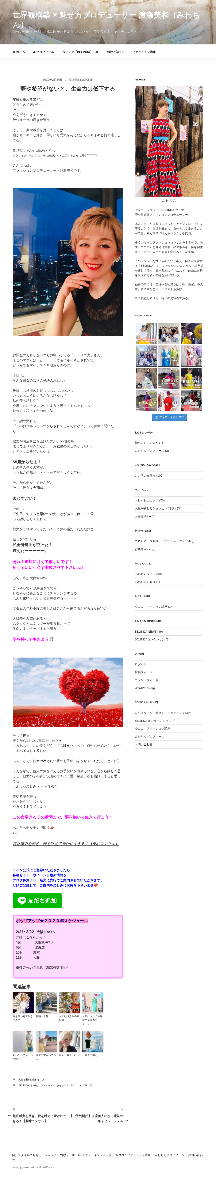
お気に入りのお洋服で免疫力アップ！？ (92, 1020)
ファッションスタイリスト (55, 1085)
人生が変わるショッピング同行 (155, 508)
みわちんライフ (145, 574)
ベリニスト (75, 1085)
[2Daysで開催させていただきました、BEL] (191, 356)
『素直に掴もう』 (92, 1055)
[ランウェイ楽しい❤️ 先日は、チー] (191, 400)
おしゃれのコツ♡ (146, 500)
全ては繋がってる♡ (46, 1057)
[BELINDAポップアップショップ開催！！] (146, 333)
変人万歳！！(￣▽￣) (69, 1057)
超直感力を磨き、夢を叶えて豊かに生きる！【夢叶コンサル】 (66, 843)
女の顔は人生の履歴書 (69, 1018)
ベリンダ (87, 1085)
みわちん (34, 1085)
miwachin (85, 80)
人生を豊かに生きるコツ (31, 1079)
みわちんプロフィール (149, 450)
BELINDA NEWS (146, 631)
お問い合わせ (115, 52)
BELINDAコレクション (150, 639)
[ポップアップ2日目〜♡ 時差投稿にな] (169, 356)
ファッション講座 (144, 52)
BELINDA (24, 1085)
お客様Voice (143, 516)
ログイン (141, 664)
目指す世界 (42, 1016)
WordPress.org (145, 688)
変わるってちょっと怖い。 (23, 1057)
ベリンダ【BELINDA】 (77, 52)
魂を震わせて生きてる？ (23, 1018)
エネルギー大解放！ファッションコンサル (163, 541)
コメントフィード (146, 680)
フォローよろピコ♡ (171, 417)
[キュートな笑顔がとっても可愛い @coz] (146, 378)
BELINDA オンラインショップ (154, 720)
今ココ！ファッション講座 (152, 728)
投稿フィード (144, 672)
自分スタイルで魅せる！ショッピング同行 (163, 713)
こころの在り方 (145, 475)
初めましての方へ (146, 442)
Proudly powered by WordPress (32, 1167)
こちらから (34, 937)
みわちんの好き (145, 581)
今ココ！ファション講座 (151, 606)
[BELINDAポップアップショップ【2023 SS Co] (169, 378)
